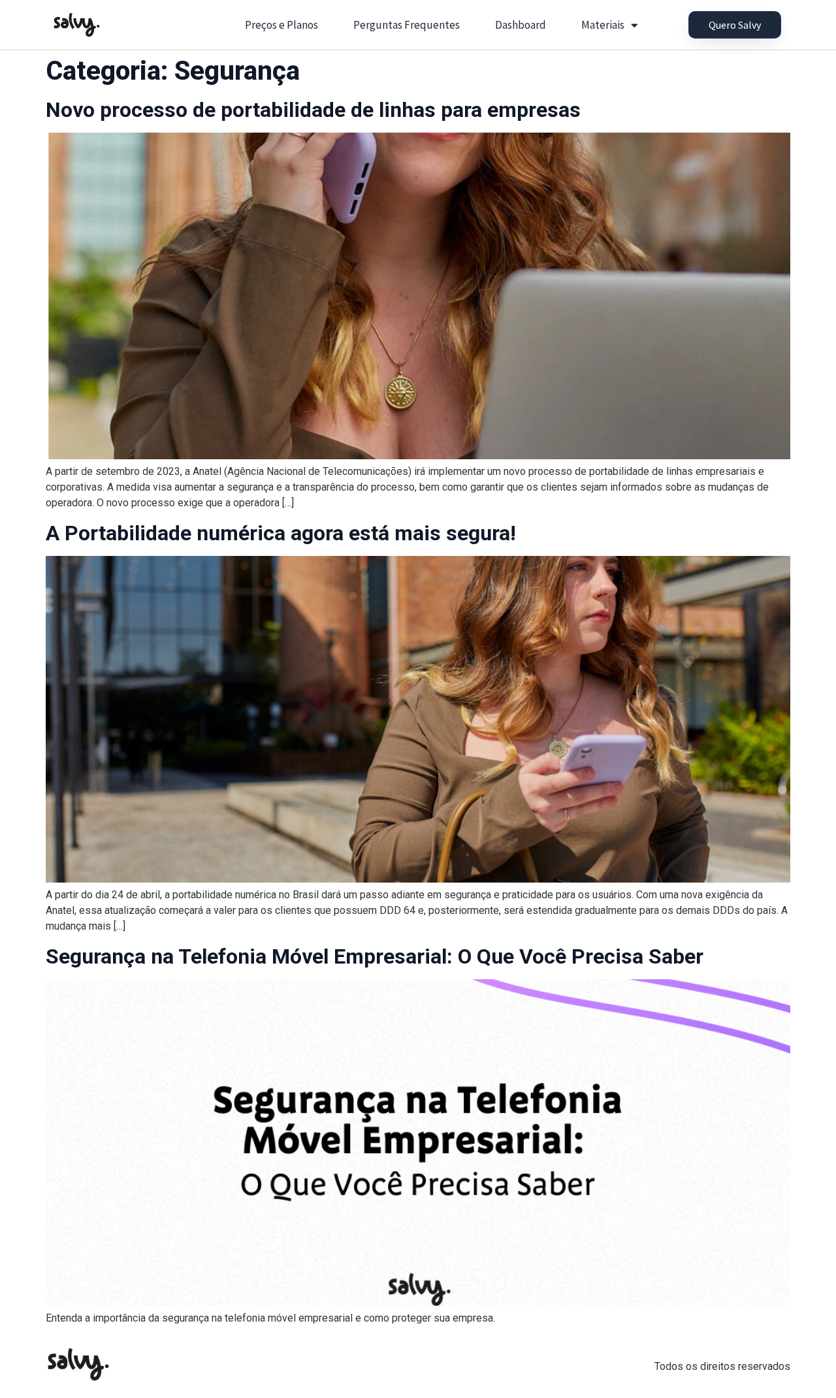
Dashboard (520, 25)
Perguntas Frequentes (406, 25)
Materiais (602, 25)
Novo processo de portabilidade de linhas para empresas (313, 109)
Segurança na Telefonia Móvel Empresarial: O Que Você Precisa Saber (374, 956)
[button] (734, 25)
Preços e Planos (281, 25)
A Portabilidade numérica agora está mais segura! (281, 533)
